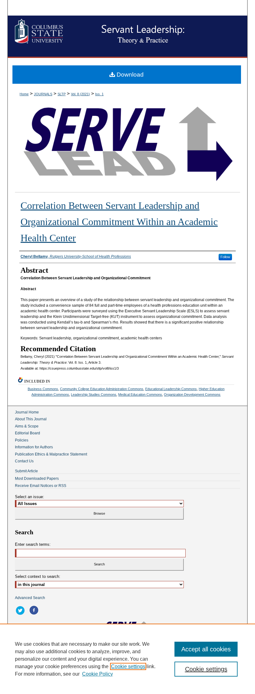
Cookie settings (128, 666)
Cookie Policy (97, 674)
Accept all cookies (206, 649)
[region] (127, 659)
